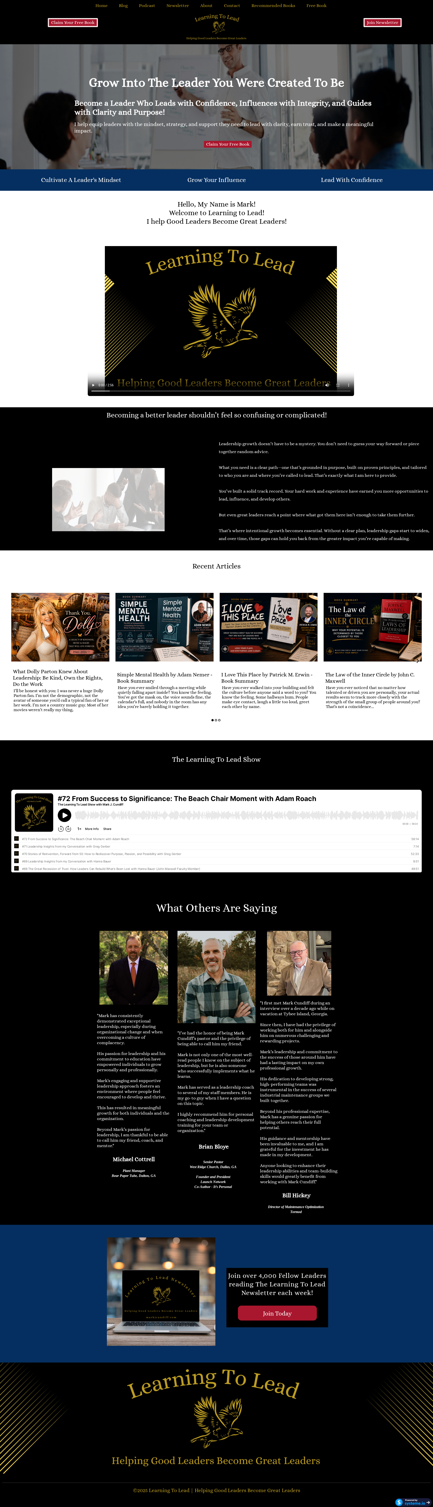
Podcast (147, 5)
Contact (232, 5)
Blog (123, 5)
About (206, 5)
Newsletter (177, 5)
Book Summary (144, 668)
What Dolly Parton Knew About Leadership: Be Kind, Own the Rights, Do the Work (58, 677)
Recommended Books (273, 5)
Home (101, 5)
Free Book (316, 5)
